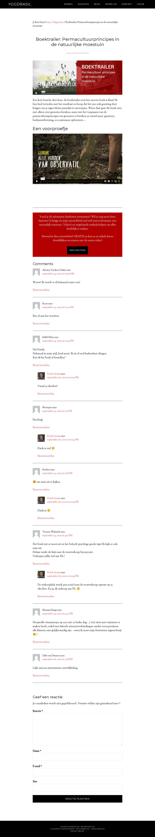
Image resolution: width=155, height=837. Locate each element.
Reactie (38, 711)
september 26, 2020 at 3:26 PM (57, 659)
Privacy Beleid (77, 831)
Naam (37, 751)
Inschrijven (77, 250)
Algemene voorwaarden (62, 829)
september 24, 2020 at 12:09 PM (58, 341)
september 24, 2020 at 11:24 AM (58, 307)
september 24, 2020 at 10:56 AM (58, 274)
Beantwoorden (41, 290)
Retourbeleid (82, 829)
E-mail (37, 766)
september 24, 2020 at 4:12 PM (57, 535)
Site (35, 782)
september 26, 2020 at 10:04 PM (63, 377)
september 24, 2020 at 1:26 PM (57, 473)
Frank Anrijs (53, 374)
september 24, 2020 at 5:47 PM (57, 614)
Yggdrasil (19, 4)
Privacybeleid (98, 829)
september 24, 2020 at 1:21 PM (57, 411)
